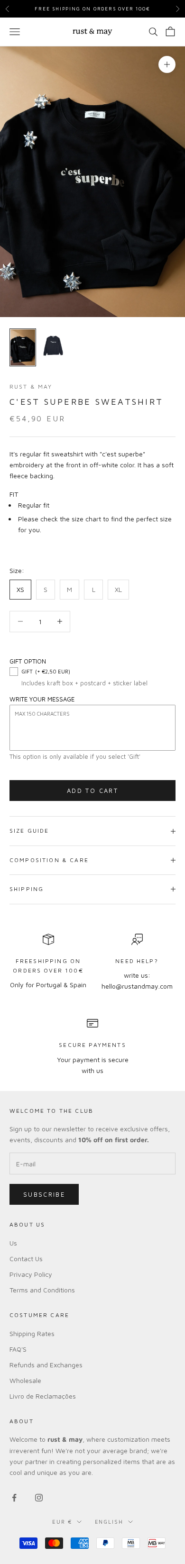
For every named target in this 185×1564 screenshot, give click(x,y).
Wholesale (25, 1380)
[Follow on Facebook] (14, 1497)
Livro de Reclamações (42, 1396)
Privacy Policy (30, 1274)
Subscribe (44, 1194)
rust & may (31, 386)
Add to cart (92, 790)
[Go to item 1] (22, 347)
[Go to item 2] (53, 347)
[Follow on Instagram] (39, 1497)
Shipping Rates (32, 1333)
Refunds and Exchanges (46, 1365)
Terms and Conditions (42, 1290)
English (109, 1522)
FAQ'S (18, 1349)
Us (13, 1243)
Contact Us (26, 1259)
